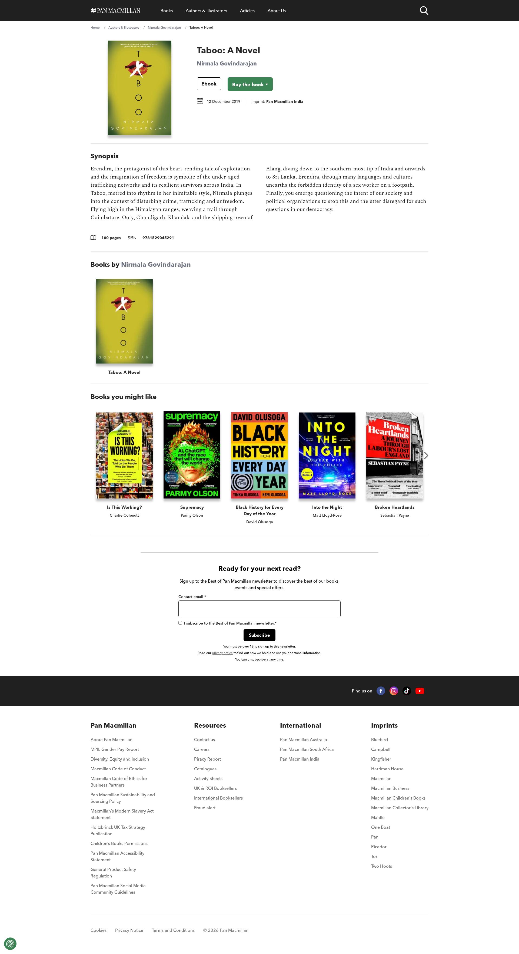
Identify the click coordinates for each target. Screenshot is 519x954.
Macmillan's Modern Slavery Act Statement (122, 814)
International (300, 725)
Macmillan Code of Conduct (118, 768)
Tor (374, 856)
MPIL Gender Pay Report (115, 749)
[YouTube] (419, 691)
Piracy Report (207, 759)
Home (95, 27)
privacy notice (222, 653)
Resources (210, 725)
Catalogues (205, 768)
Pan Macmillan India (300, 759)
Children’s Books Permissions (119, 843)
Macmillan (381, 778)
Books (167, 10)
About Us (277, 10)
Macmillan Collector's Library (399, 807)
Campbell (380, 749)
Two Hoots (381, 866)
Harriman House (387, 768)
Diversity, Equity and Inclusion (120, 759)
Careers (201, 749)
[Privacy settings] (10, 944)
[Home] (116, 10)
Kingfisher (381, 759)
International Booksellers (218, 798)
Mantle (378, 817)
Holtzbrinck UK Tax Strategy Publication (118, 830)
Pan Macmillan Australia (303, 739)
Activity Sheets (208, 778)
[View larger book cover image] (139, 88)
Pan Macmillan (114, 725)
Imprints (384, 725)
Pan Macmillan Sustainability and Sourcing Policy (123, 798)
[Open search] (424, 10)
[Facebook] (381, 690)
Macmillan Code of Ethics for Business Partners (119, 782)
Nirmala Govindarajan (164, 27)
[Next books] (426, 455)
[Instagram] (394, 690)
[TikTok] (406, 690)
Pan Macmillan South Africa (307, 749)
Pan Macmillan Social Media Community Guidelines (118, 889)
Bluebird (379, 739)
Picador (379, 846)
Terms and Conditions (173, 930)
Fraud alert (204, 807)
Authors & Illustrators (206, 10)
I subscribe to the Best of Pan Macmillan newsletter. (230, 623)
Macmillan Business (390, 788)
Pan (374, 837)
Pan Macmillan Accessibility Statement (117, 856)
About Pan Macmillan (111, 739)
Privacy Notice (129, 930)
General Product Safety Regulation (113, 873)
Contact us (204, 739)
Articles (247, 10)
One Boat (380, 827)
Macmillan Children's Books (398, 798)
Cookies (99, 930)
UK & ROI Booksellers (215, 788)
